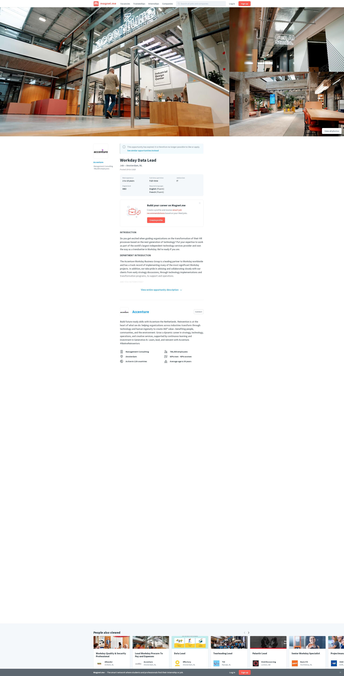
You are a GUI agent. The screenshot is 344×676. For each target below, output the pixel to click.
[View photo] (114, 71)
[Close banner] (199, 203)
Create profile (156, 220)
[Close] (340, 672)
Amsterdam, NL (134, 165)
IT (177, 180)
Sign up (244, 3)
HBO (124, 188)
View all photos (332, 131)
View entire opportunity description (160, 289)
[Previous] (245, 633)
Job (122, 165)
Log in (232, 3)
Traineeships (139, 3)
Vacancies (125, 3)
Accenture (98, 162)
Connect (198, 312)
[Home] (105, 3)
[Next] (249, 633)
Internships (153, 3)
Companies (167, 3)
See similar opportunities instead (143, 150)
